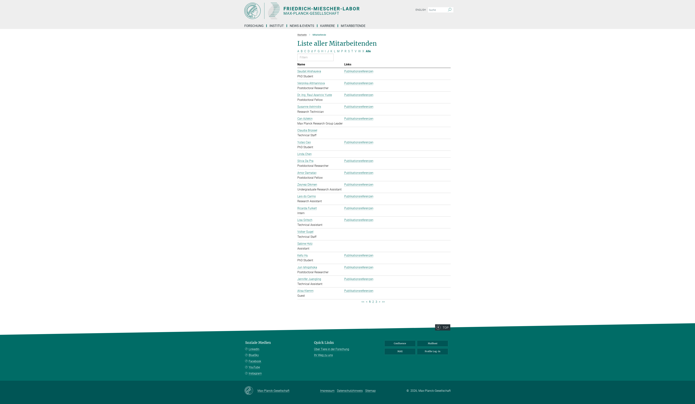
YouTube (254, 367)
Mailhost (432, 343)
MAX (400, 351)
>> (383, 302)
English (421, 9)
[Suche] (449, 9)
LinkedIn (254, 349)
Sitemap (370, 390)
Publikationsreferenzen (358, 71)
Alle (368, 51)
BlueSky (254, 355)
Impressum (327, 390)
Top (445, 327)
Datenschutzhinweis (350, 390)
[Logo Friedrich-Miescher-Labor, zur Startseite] (312, 11)
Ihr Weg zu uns (323, 355)
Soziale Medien (258, 343)
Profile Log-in (432, 351)
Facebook (255, 361)
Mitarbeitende (353, 25)
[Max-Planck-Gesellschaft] (251, 390)
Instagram (255, 373)
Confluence (400, 343)
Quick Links (324, 343)
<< (362, 302)
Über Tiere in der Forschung (331, 349)
